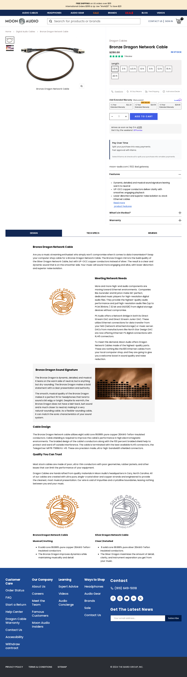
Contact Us (155, 21)
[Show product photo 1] (9, 40)
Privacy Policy (14, 667)
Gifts (129, 12)
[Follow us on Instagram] (120, 598)
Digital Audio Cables (25, 31)
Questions (119, 91)
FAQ (8, 597)
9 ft (151, 68)
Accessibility (14, 637)
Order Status (14, 590)
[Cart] (179, 21)
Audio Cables (30, 12)
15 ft (168, 68)
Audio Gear (77, 12)
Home (8, 31)
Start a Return (15, 605)
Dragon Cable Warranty (15, 621)
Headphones (54, 12)
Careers (38, 594)
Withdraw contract (12, 646)
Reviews (152, 233)
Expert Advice (68, 586)
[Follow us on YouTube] (127, 598)
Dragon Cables (118, 40)
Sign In (169, 21)
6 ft (142, 68)
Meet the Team (38, 603)
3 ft (124, 68)
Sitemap (62, 667)
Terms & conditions (40, 667)
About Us (38, 586)
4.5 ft (133, 68)
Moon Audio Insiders (41, 625)
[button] (120, 56)
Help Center (14, 612)
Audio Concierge (66, 603)
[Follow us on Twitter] (140, 598)
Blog (145, 12)
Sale (96, 13)
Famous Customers (40, 614)
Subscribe (173, 618)
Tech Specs (93, 233)
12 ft (160, 68)
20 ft (115, 76)
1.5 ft (115, 68)
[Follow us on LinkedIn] (133, 598)
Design (34, 233)
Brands (112, 12)
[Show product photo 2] (9, 48)
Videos (161, 12)
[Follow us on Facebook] (113, 598)
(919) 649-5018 (125, 588)
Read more (122, 204)
